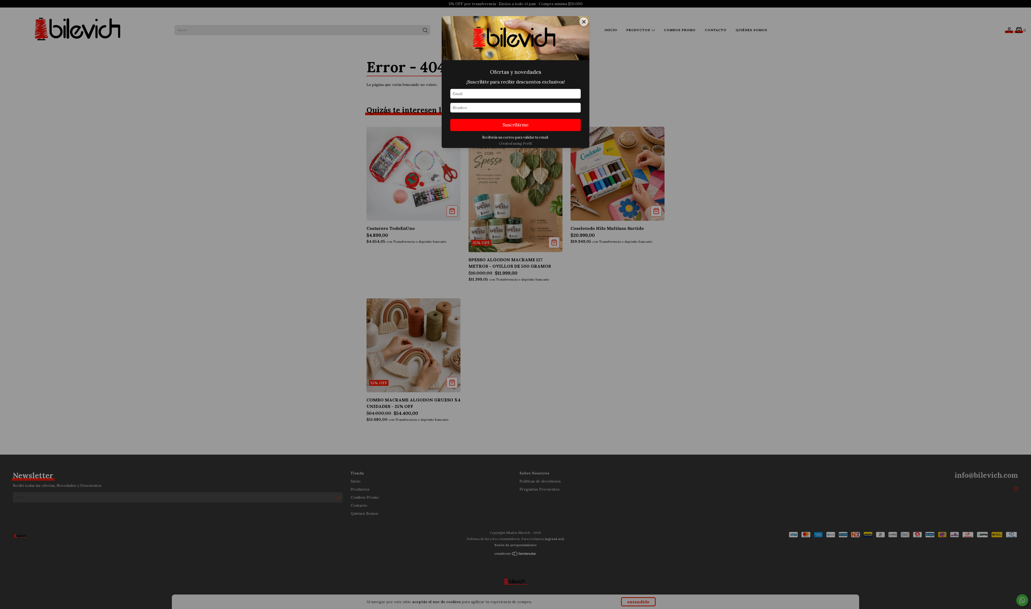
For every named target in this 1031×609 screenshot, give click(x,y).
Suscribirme (515, 125)
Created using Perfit (515, 143)
